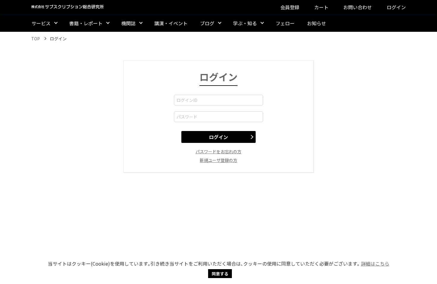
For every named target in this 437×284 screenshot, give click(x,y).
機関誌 (128, 23)
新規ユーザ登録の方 (218, 160)
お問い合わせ (357, 7)
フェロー (285, 23)
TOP (35, 39)
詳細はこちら (375, 263)
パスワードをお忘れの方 (218, 151)
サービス (41, 23)
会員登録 (289, 7)
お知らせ (316, 23)
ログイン (396, 7)
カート (321, 7)
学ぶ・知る (245, 23)
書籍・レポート (86, 23)
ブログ (207, 23)
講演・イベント (171, 23)
